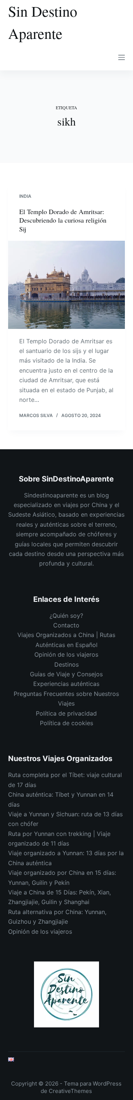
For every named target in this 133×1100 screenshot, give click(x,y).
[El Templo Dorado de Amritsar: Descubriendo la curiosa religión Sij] (66, 285)
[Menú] (121, 57)
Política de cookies (66, 723)
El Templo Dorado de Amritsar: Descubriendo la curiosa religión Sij (62, 220)
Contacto (66, 625)
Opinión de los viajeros (66, 654)
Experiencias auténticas (66, 683)
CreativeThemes (70, 1090)
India (25, 196)
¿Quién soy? (66, 615)
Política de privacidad (66, 713)
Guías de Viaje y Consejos (66, 674)
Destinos (66, 664)
